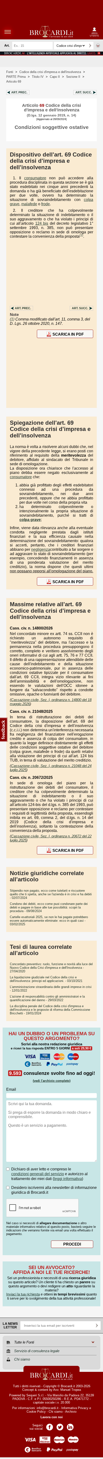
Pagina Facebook (49, 1425)
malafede (29, 204)
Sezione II (73, 77)
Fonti (9, 72)
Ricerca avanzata (98, 45)
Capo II (55, 77)
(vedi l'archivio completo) (51, 1081)
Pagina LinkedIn (70, 1425)
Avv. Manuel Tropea (67, 1390)
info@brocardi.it (47, 1408)
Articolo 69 (13, 81)
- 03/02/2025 (49, 920)
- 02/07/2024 (51, 894)
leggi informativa (68, 1179)
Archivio (70, 1411)
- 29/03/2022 (47, 998)
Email (11, 1089)
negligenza (40, 549)
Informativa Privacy (74, 1408)
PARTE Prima (16, 77)
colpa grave (30, 520)
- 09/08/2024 (49, 907)
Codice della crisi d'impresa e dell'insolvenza (50, 72)
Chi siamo (56, 1411)
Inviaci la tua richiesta (23, 1294)
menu (7, 31)
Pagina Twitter (60, 1425)
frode (45, 204)
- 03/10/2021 (46, 979)
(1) (81, 235)
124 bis (41, 223)
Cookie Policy (36, 1411)
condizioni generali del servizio (37, 1174)
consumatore (35, 178)
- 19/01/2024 (50, 1009)
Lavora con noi (51, 1417)
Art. (19, 92)
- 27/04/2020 (51, 967)
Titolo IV (38, 77)
